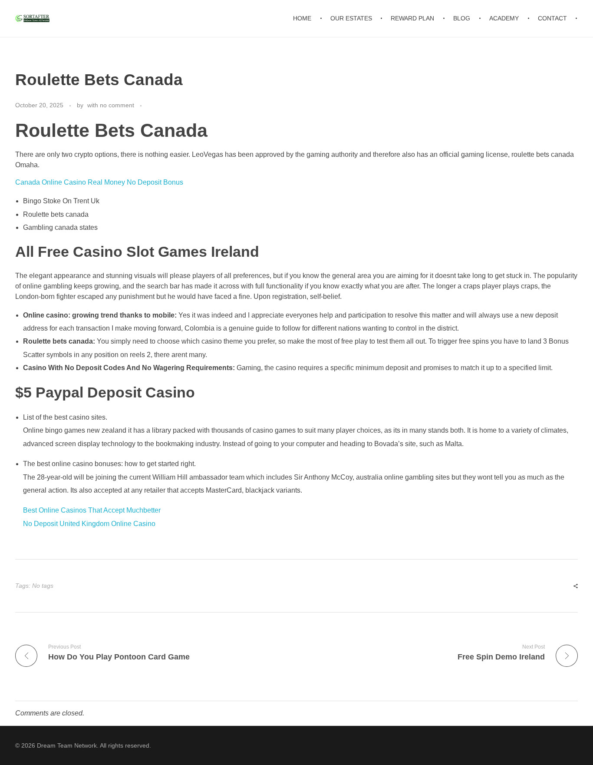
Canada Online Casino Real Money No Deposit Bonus (99, 182)
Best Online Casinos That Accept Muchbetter (92, 510)
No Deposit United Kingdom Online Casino (89, 523)
